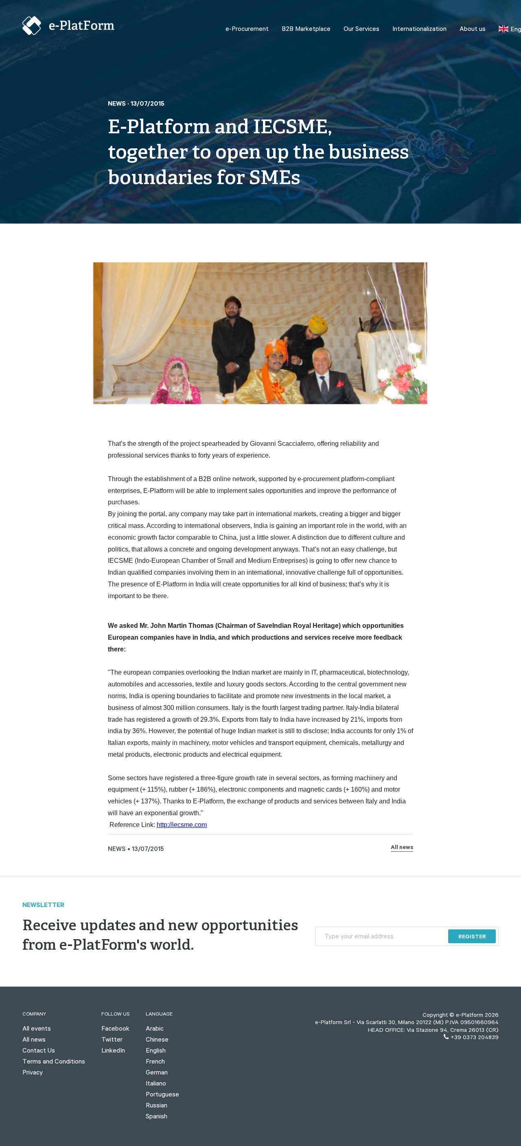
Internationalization (419, 28)
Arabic (155, 1028)
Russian (156, 1105)
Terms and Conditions (53, 1061)
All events (36, 1028)
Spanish (156, 1116)
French (155, 1061)
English (156, 1050)
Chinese (157, 1039)
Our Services (361, 28)
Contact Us (38, 1050)
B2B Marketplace (306, 28)
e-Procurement (247, 28)
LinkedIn (113, 1050)
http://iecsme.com (182, 824)
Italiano (156, 1083)
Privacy (32, 1072)
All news (402, 848)
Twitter (112, 1039)
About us (473, 28)
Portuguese (162, 1094)
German (157, 1072)
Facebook (115, 1028)
